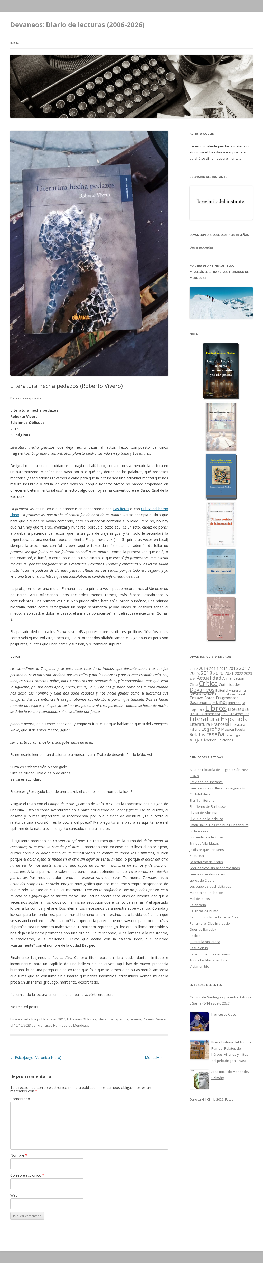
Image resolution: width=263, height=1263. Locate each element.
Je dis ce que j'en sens (207, 849)
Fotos (209, 698)
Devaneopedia (201, 247)
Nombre (18, 1155)
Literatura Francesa (209, 724)
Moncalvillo (156, 1057)
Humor (219, 702)
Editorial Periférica (203, 694)
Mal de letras (200, 898)
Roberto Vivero (154, 1019)
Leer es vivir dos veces (207, 874)
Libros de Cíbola (202, 880)
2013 (203, 668)
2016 (61, 1019)
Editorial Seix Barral (231, 694)
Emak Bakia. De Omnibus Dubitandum (219, 825)
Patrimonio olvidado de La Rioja (214, 917)
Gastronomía (200, 702)
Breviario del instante (206, 782)
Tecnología (233, 735)
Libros (216, 708)
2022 (239, 673)
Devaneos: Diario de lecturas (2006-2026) (77, 24)
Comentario (20, 1098)
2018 (195, 673)
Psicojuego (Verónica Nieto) (35, 1057)
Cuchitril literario (202, 794)
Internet (234, 702)
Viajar (196, 739)
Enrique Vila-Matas (204, 843)
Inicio (15, 42)
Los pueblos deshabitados (210, 886)
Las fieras (121, 508)
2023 (248, 673)
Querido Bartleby (203, 929)
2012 (194, 668)
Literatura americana (205, 714)
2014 (213, 668)
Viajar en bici (199, 966)
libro (201, 710)
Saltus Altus (199, 948)
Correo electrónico (27, 1175)
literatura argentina (235, 714)
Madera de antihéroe (206, 892)
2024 (193, 678)
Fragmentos (227, 698)
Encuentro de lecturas (207, 837)
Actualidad (209, 678)
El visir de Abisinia (203, 812)
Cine (194, 684)
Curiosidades (230, 684)
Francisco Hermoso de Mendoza (63, 1025)
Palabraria (198, 905)
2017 (244, 668)
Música (227, 729)
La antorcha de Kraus (206, 862)
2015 (223, 668)
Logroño (210, 729)
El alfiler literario (202, 800)
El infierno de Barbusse (208, 806)
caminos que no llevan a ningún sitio (218, 788)
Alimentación (233, 678)
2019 (206, 672)
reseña (135, 1019)
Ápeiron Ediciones (218, 740)
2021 (229, 673)
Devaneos (202, 689)
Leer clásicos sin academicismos (215, 868)
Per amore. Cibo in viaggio (210, 923)
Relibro (195, 935)
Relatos (197, 734)
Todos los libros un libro (208, 960)
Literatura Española (113, 1019)
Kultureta (197, 855)
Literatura (238, 709)
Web (14, 1195)
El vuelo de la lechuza (206, 818)
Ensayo (196, 698)
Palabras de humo (204, 911)
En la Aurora (199, 831)
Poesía (240, 729)
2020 (218, 673)
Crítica (208, 683)
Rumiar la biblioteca (205, 941)
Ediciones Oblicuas (81, 1019)
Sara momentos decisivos (210, 954)
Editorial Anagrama (230, 690)
